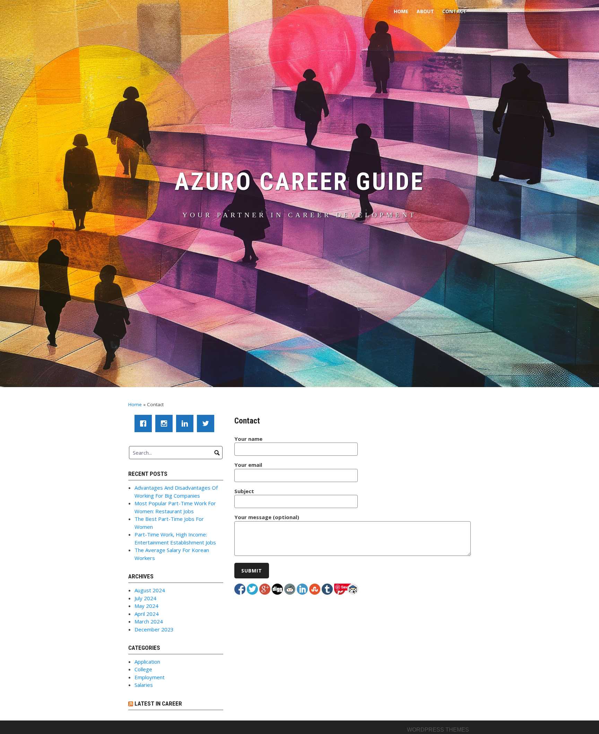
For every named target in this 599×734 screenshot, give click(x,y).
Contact (454, 11)
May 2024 (146, 605)
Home (401, 11)
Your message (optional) (266, 517)
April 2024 (146, 613)
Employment (149, 677)
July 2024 (145, 598)
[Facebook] (144, 423)
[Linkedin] (186, 423)
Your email (248, 464)
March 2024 (148, 621)
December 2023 (154, 629)
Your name (248, 438)
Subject (244, 491)
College (143, 669)
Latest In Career (158, 703)
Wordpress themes (438, 730)
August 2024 (149, 590)
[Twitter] (207, 423)
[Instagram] (165, 423)
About (425, 11)
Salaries (143, 684)
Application (147, 661)
